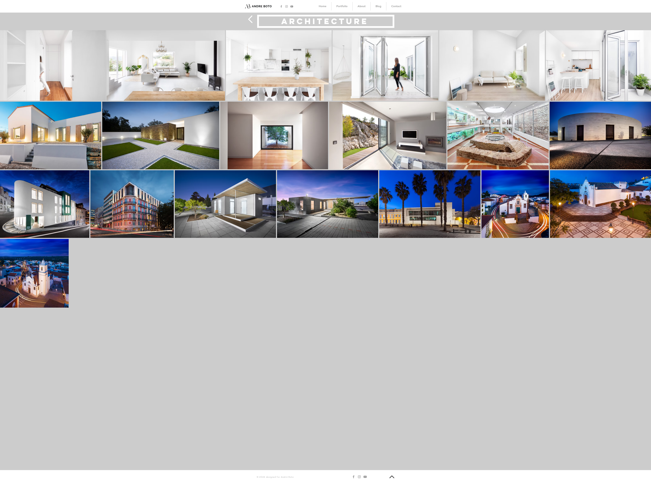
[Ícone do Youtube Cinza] (291, 6)
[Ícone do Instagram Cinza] (286, 6)
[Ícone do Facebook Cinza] (281, 6)
